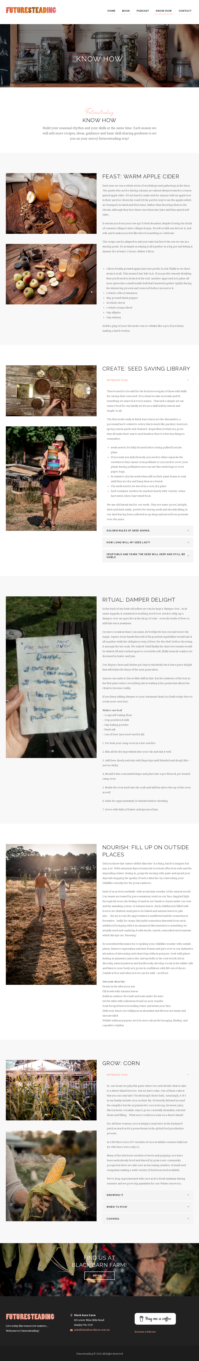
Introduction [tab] (116, 380)
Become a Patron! (145, 1331)
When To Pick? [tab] (116, 1207)
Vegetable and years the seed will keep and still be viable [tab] (145, 556)
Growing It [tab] (114, 1195)
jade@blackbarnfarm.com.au (92, 1329)
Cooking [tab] (112, 1218)
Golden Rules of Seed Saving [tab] (127, 530)
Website (99, 1275)
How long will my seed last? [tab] (128, 542)
